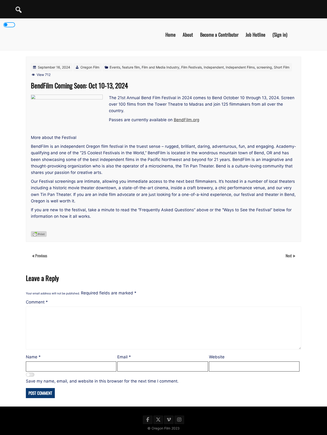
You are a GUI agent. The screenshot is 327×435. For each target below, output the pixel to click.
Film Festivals (191, 67)
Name (33, 357)
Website (217, 357)
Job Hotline (255, 34)
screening (264, 67)
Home (170, 34)
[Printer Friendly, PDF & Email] (39, 234)
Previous (41, 255)
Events (115, 67)
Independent (214, 67)
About (188, 34)
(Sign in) (279, 34)
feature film (131, 67)
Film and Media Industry (160, 67)
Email (124, 357)
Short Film (281, 67)
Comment (37, 302)
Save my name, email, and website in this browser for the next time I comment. (102, 381)
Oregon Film (89, 67)
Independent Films (240, 67)
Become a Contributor (219, 34)
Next (289, 255)
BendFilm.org (186, 119)
